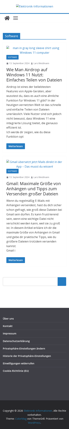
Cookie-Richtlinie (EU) (16, 370)
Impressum (9, 333)
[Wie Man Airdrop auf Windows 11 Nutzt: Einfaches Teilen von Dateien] (34, 50)
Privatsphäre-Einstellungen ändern (24, 348)
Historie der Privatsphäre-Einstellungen (27, 356)
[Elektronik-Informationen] (7, 18)
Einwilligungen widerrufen (18, 363)
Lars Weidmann (41, 63)
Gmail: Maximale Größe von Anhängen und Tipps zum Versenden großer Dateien (33, 188)
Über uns (8, 318)
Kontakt (8, 326)
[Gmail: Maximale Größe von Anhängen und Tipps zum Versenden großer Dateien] (34, 164)
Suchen (62, 281)
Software (12, 57)
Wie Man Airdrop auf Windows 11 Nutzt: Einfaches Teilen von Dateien (34, 75)
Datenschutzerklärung (16, 341)
